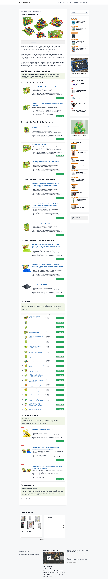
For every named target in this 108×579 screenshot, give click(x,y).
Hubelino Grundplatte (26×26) (39, 284)
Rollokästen (49, 517)
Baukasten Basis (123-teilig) (39, 144)
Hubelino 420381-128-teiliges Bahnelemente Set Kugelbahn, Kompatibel (34, 317)
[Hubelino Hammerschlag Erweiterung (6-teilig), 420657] (26, 356)
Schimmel (58, 572)
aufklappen (34, 42)
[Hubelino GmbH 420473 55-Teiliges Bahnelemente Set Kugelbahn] (26, 129)
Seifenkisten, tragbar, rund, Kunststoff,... (81, 98)
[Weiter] (63, 526)
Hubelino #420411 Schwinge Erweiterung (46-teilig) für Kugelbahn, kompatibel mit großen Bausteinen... (36, 375)
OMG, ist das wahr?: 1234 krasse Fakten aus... (81, 49)
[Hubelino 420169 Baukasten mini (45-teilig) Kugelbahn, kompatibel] (26, 165)
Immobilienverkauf (84, 2)
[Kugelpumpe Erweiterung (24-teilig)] (26, 227)
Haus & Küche (58, 569)
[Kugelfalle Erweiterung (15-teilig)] (26, 395)
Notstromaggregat (46, 572)
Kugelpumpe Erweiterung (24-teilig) (41, 223)
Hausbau (78, 552)
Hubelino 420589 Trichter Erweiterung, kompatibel (44, 86)
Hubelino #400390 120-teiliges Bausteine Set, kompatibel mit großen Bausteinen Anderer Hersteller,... (36, 385)
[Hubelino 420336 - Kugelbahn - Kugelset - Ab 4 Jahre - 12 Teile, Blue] (26, 399)
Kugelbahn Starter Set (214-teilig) (35, 409)
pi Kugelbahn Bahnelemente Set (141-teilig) (42, 429)
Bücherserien (48, 569)
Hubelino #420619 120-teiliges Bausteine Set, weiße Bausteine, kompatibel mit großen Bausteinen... (35, 404)
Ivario (53, 570)
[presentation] (31, 522)
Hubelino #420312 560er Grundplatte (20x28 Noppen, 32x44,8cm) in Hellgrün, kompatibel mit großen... (36, 389)
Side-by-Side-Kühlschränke (29, 532)
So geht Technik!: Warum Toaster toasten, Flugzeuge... (81, 29)
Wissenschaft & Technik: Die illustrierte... (81, 35)
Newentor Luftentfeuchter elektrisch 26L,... (81, 91)
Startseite (60, 2)
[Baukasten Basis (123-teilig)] (26, 148)
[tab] (40, 539)
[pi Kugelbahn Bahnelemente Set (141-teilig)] (26, 433)
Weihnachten (61, 574)
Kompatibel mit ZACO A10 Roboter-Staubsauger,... (81, 111)
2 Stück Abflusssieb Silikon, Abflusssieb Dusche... (80, 160)
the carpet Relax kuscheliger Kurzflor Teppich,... (80, 207)
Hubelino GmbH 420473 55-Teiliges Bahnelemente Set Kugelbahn (45, 126)
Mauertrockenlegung (59, 570)
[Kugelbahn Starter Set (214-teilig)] (26, 409)
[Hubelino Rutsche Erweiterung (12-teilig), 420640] (26, 366)
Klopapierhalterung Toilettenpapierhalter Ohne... (80, 180)
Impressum (69, 562)
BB (43, 569)
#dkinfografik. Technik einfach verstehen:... (80, 22)
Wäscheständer (49, 576)
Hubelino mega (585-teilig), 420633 (35, 361)
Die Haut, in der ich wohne (81, 152)
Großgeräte (54, 569)
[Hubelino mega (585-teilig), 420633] (26, 361)
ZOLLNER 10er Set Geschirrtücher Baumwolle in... (81, 173)
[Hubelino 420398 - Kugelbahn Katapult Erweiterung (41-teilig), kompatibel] (26, 107)
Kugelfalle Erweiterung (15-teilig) (35, 394)
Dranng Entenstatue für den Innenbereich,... (80, 104)
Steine (46, 55)
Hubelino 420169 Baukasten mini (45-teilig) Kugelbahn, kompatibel (45, 162)
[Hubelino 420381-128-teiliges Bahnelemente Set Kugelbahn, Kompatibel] (26, 318)
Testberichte (62, 572)
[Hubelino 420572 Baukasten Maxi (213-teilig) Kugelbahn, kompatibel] (26, 327)
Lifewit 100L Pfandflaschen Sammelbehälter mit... (81, 166)
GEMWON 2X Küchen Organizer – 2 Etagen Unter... (80, 193)
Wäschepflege (45, 576)
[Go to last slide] (22, 526)
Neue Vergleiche (74, 562)
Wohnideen (73, 551)
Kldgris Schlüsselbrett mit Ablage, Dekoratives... (81, 186)
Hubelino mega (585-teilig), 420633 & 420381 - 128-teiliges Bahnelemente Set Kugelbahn (47, 467)
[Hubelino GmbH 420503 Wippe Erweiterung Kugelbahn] (26, 347)
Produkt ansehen (60, 97)
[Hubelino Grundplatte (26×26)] (26, 286)
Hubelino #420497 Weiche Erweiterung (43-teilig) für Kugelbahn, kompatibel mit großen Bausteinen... (36, 380)
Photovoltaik (52, 572)
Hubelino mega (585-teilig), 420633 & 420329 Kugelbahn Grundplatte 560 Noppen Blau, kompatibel (46, 448)
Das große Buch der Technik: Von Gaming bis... (81, 42)
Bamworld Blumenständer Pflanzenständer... (81, 200)
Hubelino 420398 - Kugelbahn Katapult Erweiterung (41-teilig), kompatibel (47, 104)
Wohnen (77, 145)
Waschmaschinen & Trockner (54, 574)
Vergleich (46, 574)
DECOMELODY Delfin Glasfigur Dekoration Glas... (80, 84)
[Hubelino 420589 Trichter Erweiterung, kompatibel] (26, 90)
